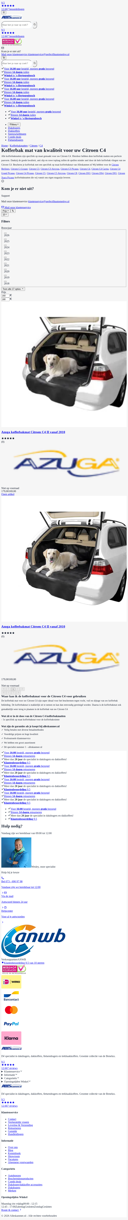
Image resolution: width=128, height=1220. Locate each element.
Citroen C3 (34, 169)
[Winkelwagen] (3, 58)
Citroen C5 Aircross (56, 173)
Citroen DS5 (111, 173)
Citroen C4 (85, 169)
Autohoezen (14, 1175)
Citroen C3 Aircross (50, 169)
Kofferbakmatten (19, 145)
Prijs (3, 292)
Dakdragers (14, 1187)
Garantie (12, 1131)
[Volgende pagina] (17, 689)
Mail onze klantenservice (35, 54)
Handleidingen (16, 1134)
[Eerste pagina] (3, 689)
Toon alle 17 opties (12, 289)
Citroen (34, 145)
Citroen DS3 (84, 173)
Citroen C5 (40, 173)
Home (4, 145)
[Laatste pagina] (22, 689)
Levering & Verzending (20, 1125)
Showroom (14, 1156)
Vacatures (13, 1159)
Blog (10, 1150)
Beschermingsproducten (20, 1178)
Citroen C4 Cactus (100, 169)
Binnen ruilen (16, 72)
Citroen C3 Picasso (69, 169)
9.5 (17, 762)
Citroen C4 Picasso (25, 173)
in (19, 75)
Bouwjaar (6, 227)
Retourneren (14, 1128)
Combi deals (14, 1181)
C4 (41, 145)
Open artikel (7, 494)
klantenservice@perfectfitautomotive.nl (48, 201)
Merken (12, 1190)
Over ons (13, 1147)
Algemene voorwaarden (20, 1162)
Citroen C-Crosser (19, 169)
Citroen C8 (72, 173)
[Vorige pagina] (8, 689)
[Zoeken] (34, 24)
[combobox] (5, 211)
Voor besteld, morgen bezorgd (29, 68)
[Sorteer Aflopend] (12, 211)
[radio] (5, 233)
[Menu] (3, 12)
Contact (12, 1119)
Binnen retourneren (19, 756)
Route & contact (10, 1210)
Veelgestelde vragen (18, 1122)
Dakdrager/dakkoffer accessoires (25, 1184)
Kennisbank (14, 1153)
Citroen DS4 (98, 173)
